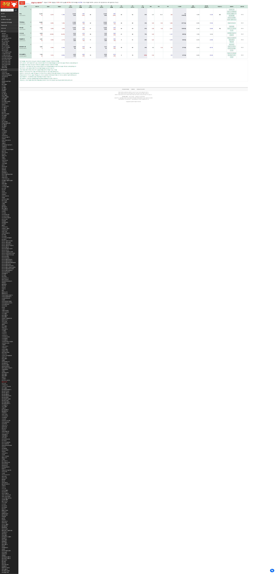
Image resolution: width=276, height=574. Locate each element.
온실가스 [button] (229, 11)
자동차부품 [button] (231, 26)
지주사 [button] (234, 46)
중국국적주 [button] (231, 44)
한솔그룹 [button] (231, 41)
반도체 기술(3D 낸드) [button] (232, 19)
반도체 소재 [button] (231, 9)
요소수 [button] (234, 23)
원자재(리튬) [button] (231, 15)
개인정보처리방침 (125, 89)
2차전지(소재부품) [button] (231, 17)
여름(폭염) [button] (234, 11)
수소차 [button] (231, 30)
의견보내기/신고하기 (141, 89)
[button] (272, 570)
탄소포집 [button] (230, 55)
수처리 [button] (231, 57)
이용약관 (133, 89)
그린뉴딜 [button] (234, 28)
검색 (16, 10)
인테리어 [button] (231, 35)
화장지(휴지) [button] (231, 39)
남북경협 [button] (229, 33)
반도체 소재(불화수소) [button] (231, 13)
